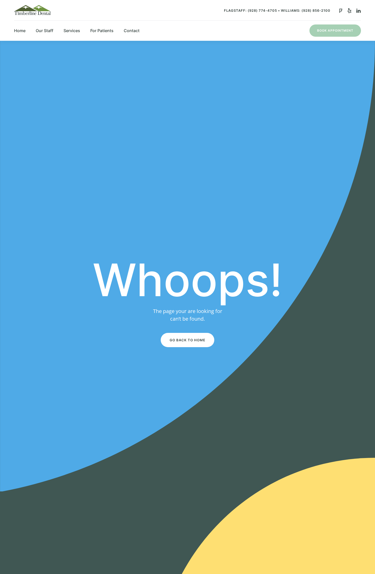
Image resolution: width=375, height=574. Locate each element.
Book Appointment (335, 30)
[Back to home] (32, 10)
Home (20, 30)
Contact (132, 30)
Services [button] (72, 30)
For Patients (102, 30)
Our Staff (44, 30)
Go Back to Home (187, 340)
